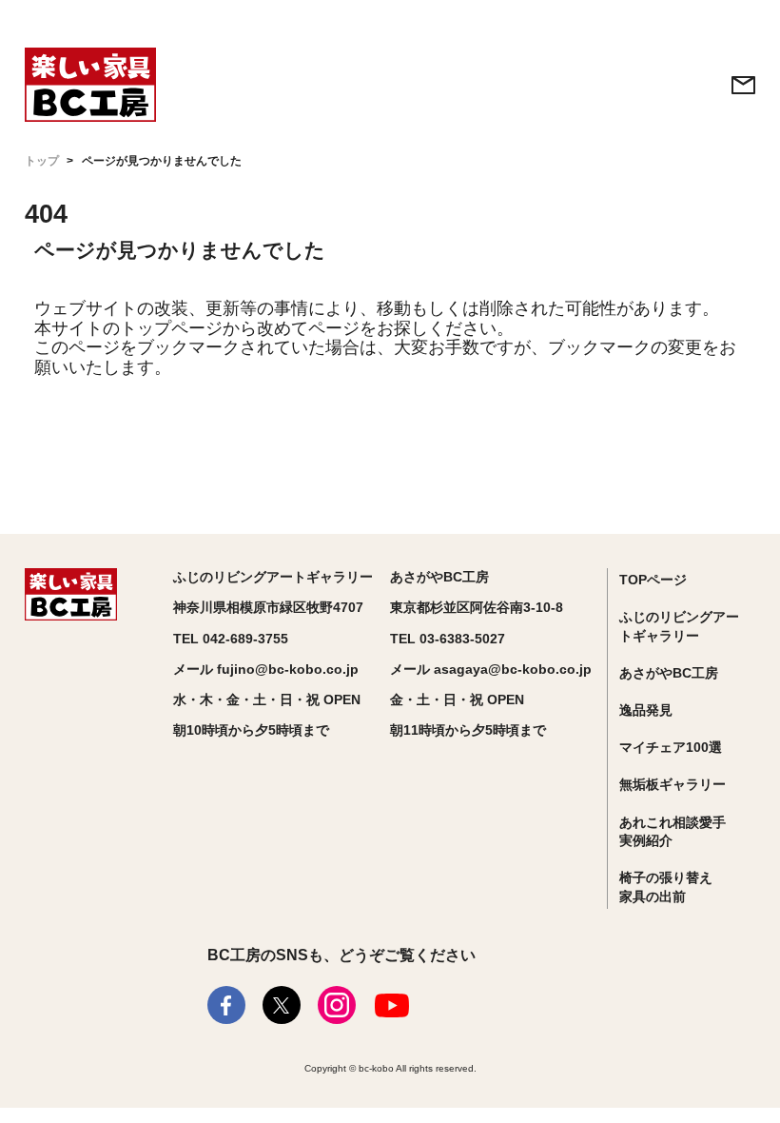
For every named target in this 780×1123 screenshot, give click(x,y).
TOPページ (653, 579)
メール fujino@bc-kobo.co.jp (266, 669)
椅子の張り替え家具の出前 (665, 887)
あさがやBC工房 (668, 672)
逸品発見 (646, 710)
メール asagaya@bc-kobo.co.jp (491, 669)
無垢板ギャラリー (672, 784)
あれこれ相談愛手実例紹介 (672, 832)
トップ (42, 160)
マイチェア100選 (670, 747)
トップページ (171, 328)
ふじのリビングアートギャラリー (679, 626)
